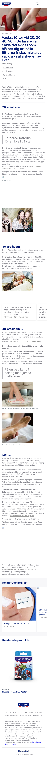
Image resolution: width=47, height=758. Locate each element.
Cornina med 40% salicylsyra (22, 516)
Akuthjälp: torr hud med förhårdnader (25, 341)
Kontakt (24, 712)
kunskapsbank (7, 34)
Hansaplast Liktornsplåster (19, 509)
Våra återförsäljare (36, 712)
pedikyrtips (26, 358)
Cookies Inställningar (11, 712)
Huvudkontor (38, 715)
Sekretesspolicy (25, 715)
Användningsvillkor (11, 715)
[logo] (6, 4)
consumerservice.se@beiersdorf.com (17, 569)
